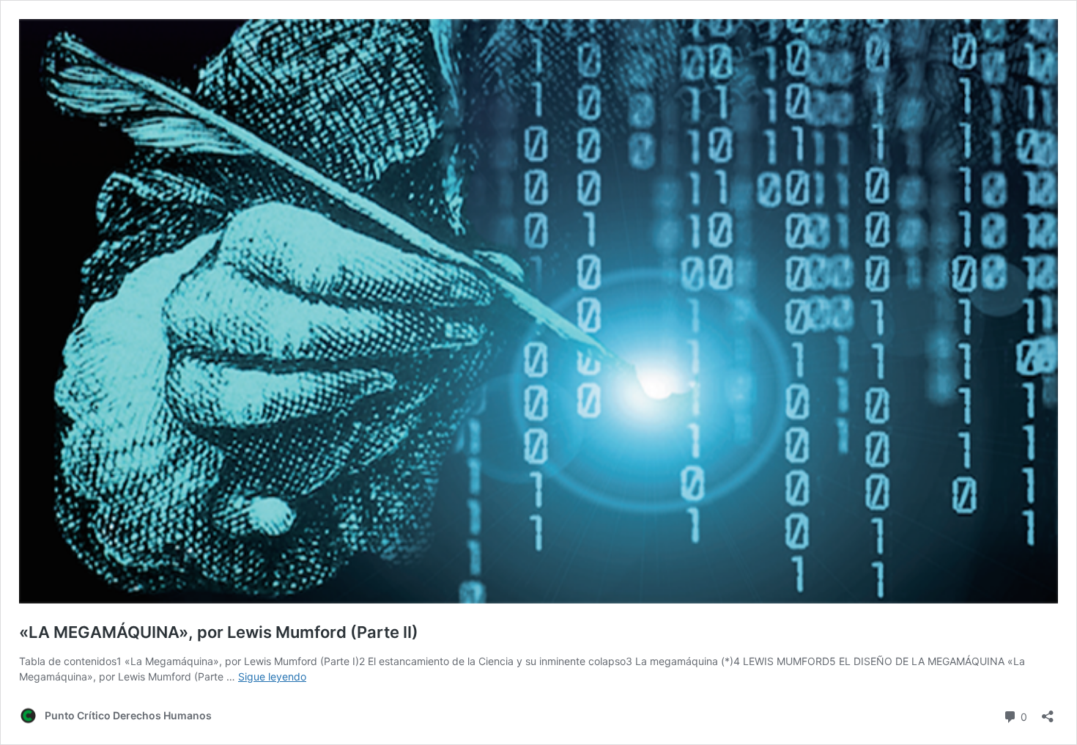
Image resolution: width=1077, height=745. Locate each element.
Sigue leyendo (272, 676)
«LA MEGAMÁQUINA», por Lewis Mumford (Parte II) (218, 632)
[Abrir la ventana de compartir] (1047, 711)
